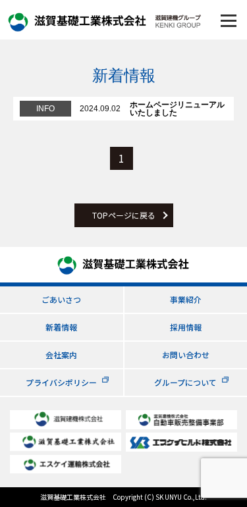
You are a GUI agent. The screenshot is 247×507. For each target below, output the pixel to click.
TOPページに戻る (123, 215)
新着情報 (61, 327)
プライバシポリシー (61, 383)
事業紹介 (186, 300)
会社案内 (61, 355)
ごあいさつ (61, 300)
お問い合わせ (185, 355)
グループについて (185, 383)
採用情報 (186, 327)
